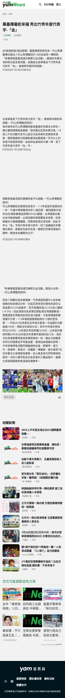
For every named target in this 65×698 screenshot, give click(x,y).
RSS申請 (49, 4)
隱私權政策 (35, 678)
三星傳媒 (7, 35)
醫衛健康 (9, 397)
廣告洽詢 (49, 678)
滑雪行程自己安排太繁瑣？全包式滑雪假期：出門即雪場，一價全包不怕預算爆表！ (52, 633)
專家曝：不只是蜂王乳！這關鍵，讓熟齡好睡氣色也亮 (12, 633)
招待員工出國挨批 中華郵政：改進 (32, 606)
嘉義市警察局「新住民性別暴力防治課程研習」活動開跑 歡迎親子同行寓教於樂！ (52, 606)
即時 (10, 14)
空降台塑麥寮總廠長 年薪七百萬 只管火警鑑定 (32, 633)
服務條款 (21, 678)
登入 (58, 4)
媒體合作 (21, 685)
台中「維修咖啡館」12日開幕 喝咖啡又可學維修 (12, 606)
